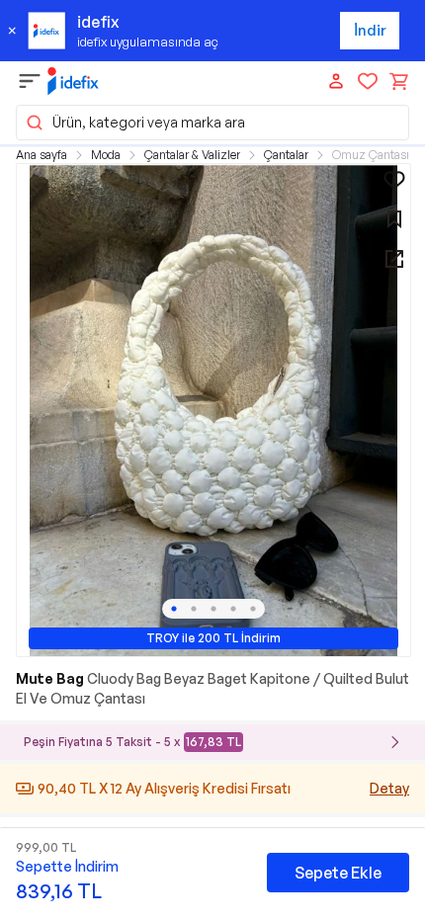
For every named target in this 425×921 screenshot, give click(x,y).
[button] (212, 122)
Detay (389, 788)
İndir (370, 30)
